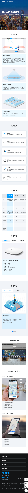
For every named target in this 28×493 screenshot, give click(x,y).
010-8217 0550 (6, 473)
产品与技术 (4, 456)
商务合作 (4, 464)
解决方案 (4, 460)
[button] (12, 331)
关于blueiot (4, 468)
